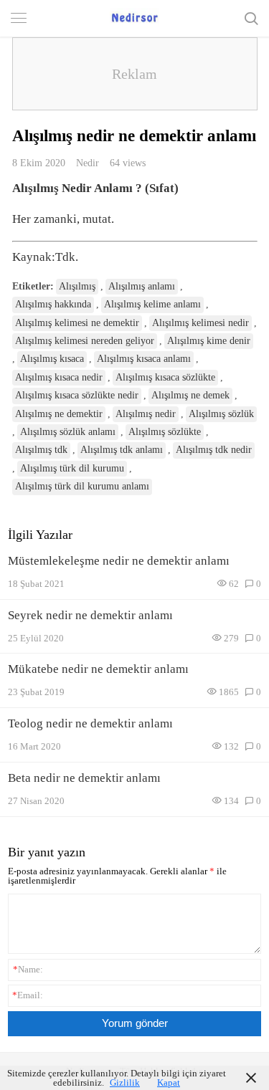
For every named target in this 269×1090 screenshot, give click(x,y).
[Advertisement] (135, 74)
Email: (27, 995)
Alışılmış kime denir (208, 340)
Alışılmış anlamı (141, 286)
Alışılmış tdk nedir (214, 449)
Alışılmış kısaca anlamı (144, 358)
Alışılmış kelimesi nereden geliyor (84, 340)
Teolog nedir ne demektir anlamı (90, 723)
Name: (28, 969)
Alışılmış (77, 286)
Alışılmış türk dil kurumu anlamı (82, 486)
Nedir (87, 162)
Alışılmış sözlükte (164, 431)
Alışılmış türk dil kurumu (72, 468)
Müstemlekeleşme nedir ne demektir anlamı (119, 561)
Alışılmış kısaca (52, 358)
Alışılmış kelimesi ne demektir (77, 322)
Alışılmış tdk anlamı (121, 449)
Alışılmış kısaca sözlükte (165, 377)
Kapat (168, 1082)
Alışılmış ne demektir (59, 413)
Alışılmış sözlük (221, 413)
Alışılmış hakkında (53, 304)
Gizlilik (125, 1082)
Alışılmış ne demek (190, 395)
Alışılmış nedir (145, 413)
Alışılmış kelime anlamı (152, 304)
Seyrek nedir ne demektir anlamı (90, 615)
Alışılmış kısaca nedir (59, 377)
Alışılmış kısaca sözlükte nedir (76, 395)
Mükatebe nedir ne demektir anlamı (98, 669)
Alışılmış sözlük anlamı (67, 431)
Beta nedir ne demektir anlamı (84, 778)
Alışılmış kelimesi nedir (200, 322)
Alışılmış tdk (41, 449)
